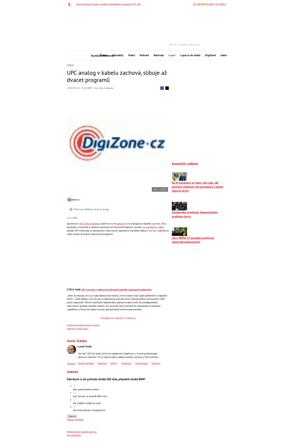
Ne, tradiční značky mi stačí (87, 403)
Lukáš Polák (73, 88)
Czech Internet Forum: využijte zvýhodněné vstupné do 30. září (108, 4)
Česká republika (86, 363)
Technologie (141, 363)
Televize (155, 363)
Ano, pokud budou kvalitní (86, 389)
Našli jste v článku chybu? (77, 328)
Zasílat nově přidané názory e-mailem (83, 325)
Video (131, 55)
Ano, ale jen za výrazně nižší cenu (90, 396)
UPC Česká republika (89, 223)
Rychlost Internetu (94, 55)
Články (104, 55)
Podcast (144, 55)
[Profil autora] (71, 349)
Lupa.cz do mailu (190, 55)
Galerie (225, 55)
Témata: (71, 363)
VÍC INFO (198, 4)
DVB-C (114, 363)
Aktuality (117, 55)
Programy (126, 363)
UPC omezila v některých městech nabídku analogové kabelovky (117, 289)
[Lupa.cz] (70, 4)
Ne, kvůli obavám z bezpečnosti (89, 410)
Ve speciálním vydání (153, 227)
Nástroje (159, 55)
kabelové (121, 223)
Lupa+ (172, 55)
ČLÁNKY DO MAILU (215, 4)
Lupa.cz (70, 64)
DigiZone (210, 55)
